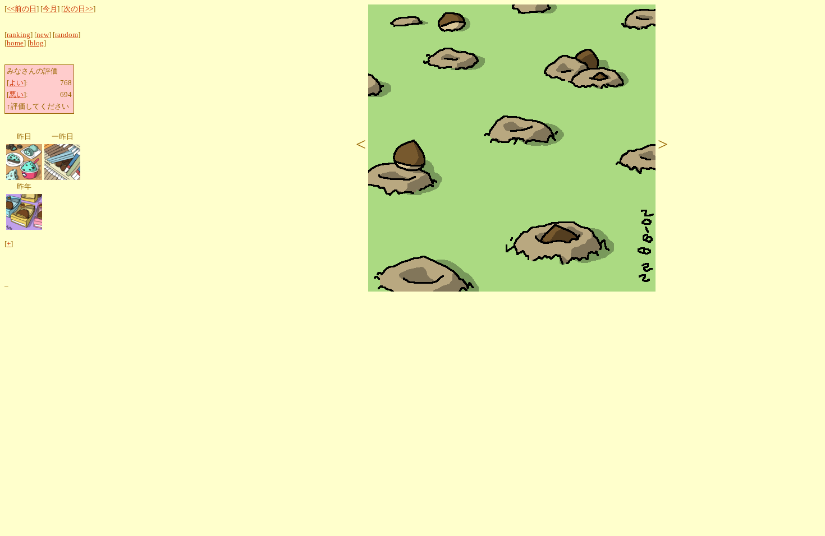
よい (16, 83)
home (15, 43)
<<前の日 (21, 9)
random (66, 35)
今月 (50, 9)
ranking (18, 35)
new (42, 35)
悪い (16, 95)
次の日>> (78, 9)
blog (37, 43)
